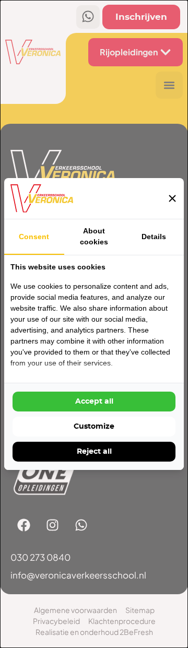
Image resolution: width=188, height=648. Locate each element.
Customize (94, 426)
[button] (172, 198)
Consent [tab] (34, 236)
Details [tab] (154, 236)
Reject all (94, 451)
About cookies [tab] (94, 236)
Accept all (94, 401)
